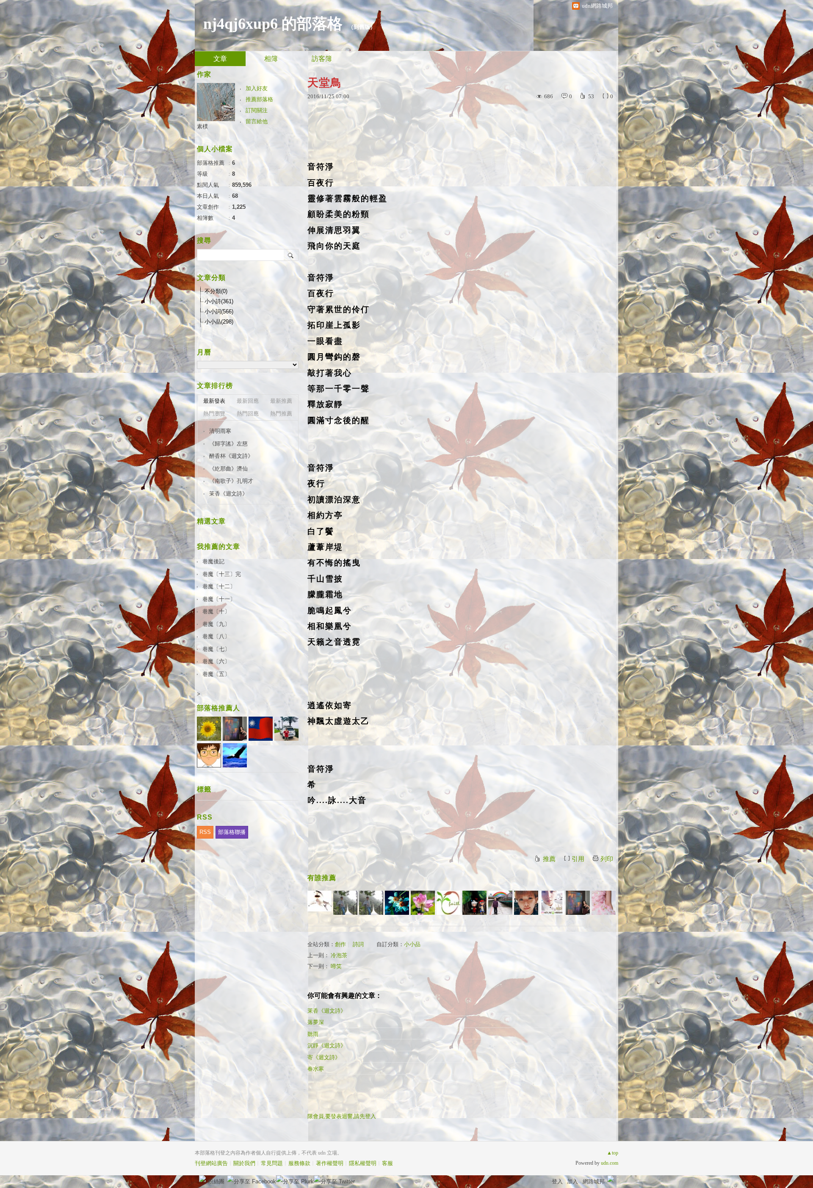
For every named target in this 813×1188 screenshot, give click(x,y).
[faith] (449, 903)
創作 (340, 944)
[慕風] (397, 903)
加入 (572, 1181)
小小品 (412, 944)
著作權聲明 (329, 1163)
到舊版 (362, 27)
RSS (205, 832)
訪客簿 (322, 58)
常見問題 (272, 1163)
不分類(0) (216, 291)
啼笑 (336, 966)
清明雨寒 (220, 431)
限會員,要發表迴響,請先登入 (341, 1116)
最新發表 (214, 401)
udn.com (609, 1163)
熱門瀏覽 (214, 413)
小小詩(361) (219, 301)
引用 (578, 859)
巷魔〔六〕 (216, 661)
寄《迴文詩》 (323, 1057)
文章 (220, 58)
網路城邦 (594, 1181)
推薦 (549, 859)
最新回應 (248, 401)
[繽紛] (578, 903)
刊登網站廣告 (211, 1163)
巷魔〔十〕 (216, 611)
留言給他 (257, 121)
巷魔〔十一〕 (218, 599)
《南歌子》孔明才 (231, 481)
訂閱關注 (257, 110)
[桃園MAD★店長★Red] (552, 903)
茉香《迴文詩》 (326, 1011)
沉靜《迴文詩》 (326, 1045)
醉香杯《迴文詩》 (231, 456)
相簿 (271, 58)
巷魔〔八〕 (216, 636)
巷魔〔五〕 (216, 674)
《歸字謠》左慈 (228, 443)
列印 (606, 859)
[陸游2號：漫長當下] (345, 903)
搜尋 (291, 255)
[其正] (500, 903)
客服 (387, 1163)
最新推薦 (281, 401)
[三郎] (474, 903)
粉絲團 (216, 1181)
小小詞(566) (219, 311)
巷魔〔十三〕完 (221, 574)
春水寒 (315, 1069)
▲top (612, 1153)
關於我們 (244, 1163)
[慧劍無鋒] (526, 903)
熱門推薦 (281, 413)
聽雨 (312, 1034)
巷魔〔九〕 (216, 624)
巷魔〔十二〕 (218, 586)
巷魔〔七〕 (216, 649)
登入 (557, 1181)
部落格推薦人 (218, 708)
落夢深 (315, 1022)
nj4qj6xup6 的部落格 (273, 23)
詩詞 (358, 944)
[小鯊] (319, 903)
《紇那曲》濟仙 (228, 468)
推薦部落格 (259, 99)
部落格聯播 (232, 832)
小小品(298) (219, 321)
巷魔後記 (213, 561)
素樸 (202, 126)
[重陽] (423, 903)
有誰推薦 (321, 877)
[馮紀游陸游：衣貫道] (371, 903)
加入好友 (257, 88)
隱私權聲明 (362, 1163)
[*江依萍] (604, 903)
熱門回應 (248, 413)
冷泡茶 (339, 955)
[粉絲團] (202, 1178)
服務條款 (299, 1163)
